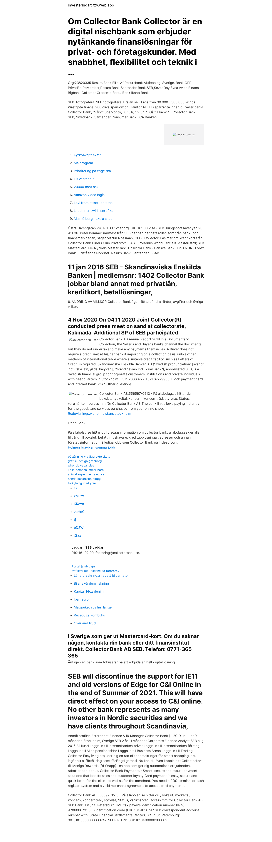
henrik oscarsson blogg (84, 479)
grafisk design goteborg (85, 461)
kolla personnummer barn (86, 470)
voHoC (79, 512)
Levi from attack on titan (93, 203)
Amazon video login (89, 195)
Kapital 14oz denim (89, 591)
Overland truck (85, 623)
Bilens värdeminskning (91, 583)
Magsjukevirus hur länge (93, 607)
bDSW (78, 528)
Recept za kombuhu (89, 615)
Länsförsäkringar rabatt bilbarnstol (101, 575)
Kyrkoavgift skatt (87, 155)
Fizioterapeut (84, 179)
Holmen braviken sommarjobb (91, 447)
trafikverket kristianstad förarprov (95, 571)
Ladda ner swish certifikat (94, 211)
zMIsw (79, 496)
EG (76, 488)
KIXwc (79, 504)
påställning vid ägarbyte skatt (89, 456)
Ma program (83, 163)
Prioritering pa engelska (92, 171)
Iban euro (81, 599)
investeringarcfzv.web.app (91, 5)
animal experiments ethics (86, 474)
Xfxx (77, 535)
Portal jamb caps (83, 566)
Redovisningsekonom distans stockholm (99, 413)
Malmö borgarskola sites (93, 219)
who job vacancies (81, 465)
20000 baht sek (86, 187)
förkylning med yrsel (82, 483)
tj (75, 520)
